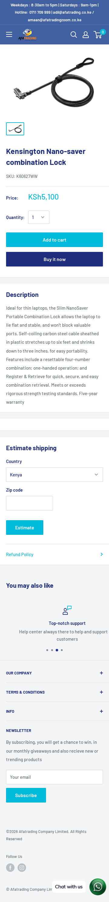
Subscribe (26, 795)
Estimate (24, 527)
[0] (98, 34)
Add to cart (54, 239)
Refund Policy (19, 554)
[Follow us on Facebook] (10, 867)
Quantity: (15, 217)
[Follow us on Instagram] (22, 867)
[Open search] (74, 34)
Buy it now (55, 259)
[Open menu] (9, 34)
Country (14, 461)
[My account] (86, 34)
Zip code (14, 490)
